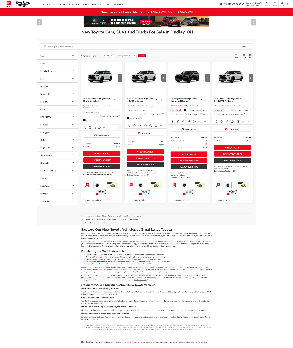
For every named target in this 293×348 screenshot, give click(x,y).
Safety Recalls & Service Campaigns (138, 342)
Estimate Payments (101, 160)
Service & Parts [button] (97, 4)
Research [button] (118, 4)
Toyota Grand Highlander (95, 261)
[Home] (44, 4)
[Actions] (118, 100)
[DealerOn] (87, 342)
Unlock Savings (102, 153)
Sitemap (118, 342)
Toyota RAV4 (90, 257)
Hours (153, 342)
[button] (120, 78)
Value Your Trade (102, 166)
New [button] (48, 4)
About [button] (109, 4)
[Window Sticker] (118, 127)
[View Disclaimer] (104, 127)
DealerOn (111, 342)
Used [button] (55, 4)
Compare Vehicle (94, 200)
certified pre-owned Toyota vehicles (126, 269)
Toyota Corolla (91, 259)
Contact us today (140, 280)
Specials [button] (62, 4)
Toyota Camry (91, 254)
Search (243, 46)
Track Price (103, 135)
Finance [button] (85, 4)
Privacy (124, 342)
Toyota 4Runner (92, 264)
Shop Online (74, 4)
